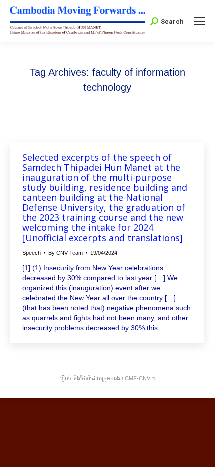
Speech (31, 253)
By (65, 253)
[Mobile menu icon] (199, 21)
